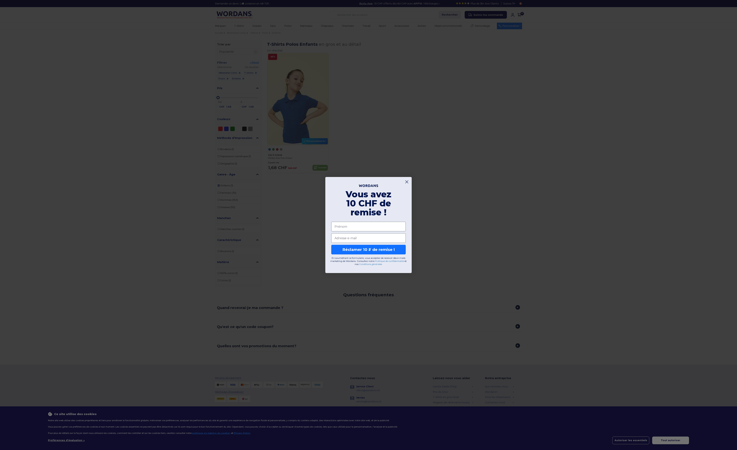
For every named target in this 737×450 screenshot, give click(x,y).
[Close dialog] (406, 182)
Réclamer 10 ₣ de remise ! (368, 249)
